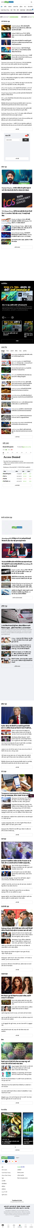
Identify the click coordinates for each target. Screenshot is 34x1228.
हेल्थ (2, 1039)
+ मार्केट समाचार (17, 247)
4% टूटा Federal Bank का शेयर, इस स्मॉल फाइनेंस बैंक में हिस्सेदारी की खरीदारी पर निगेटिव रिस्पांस (16, 93)
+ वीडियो (17, 340)
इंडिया (21, 6)
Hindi (17, 1157)
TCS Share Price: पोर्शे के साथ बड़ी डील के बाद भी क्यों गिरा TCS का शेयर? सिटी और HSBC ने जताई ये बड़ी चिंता (17, 213)
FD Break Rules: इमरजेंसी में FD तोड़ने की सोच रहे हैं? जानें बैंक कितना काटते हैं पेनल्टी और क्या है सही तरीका (22, 409)
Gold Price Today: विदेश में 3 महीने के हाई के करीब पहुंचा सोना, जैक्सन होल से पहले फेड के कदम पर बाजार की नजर (22, 431)
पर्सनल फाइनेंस (20, 1175)
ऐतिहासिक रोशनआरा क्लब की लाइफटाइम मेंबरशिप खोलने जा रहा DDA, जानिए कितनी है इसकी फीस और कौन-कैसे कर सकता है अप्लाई (16, 104)
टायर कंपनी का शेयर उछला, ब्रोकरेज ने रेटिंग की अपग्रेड (22, 240)
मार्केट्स (3, 1186)
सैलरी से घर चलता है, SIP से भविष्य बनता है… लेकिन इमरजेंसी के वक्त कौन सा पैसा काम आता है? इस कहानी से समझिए (21, 653)
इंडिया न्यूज (4, 704)
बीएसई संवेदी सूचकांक (8, 447)
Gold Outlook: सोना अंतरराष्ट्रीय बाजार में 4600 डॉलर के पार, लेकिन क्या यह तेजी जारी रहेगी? (21, 28)
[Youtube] (15, 1161)
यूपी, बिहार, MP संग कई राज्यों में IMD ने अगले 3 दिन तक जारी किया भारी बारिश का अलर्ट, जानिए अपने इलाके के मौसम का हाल (16, 119)
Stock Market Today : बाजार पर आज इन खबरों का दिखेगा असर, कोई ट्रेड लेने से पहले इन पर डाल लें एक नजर (22, 227)
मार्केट (5, 6)
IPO (25, 6)
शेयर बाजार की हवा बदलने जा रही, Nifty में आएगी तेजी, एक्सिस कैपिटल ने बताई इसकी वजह (16, 68)
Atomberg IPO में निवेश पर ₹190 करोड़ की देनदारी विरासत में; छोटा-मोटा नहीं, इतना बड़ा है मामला (16, 539)
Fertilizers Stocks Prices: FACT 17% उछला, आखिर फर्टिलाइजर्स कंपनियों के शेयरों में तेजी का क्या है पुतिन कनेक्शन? (16, 114)
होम (1, 6)
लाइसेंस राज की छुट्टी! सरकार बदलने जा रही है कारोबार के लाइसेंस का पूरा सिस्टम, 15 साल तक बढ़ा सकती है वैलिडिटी (22, 591)
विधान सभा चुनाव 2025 (22, 1178)
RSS (12, 1161)
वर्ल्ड (11, 10)
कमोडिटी (19, 1170)
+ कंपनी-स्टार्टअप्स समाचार (17, 597)
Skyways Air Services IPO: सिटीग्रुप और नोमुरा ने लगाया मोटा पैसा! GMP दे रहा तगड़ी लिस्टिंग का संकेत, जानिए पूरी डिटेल (16, 83)
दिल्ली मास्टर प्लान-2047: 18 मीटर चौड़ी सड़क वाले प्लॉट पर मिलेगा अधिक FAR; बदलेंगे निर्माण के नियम (22, 402)
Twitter (6, 1161)
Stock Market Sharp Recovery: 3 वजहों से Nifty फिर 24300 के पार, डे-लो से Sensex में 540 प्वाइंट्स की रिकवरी (22, 57)
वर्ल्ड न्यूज (3, 839)
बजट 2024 (4, 1170)
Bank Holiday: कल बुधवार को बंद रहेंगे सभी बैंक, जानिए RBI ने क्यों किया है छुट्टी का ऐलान (22, 355)
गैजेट (15, 10)
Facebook (2, 1161)
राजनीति (3, 1181)
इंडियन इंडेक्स (29, 10)
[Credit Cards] (31, 796)
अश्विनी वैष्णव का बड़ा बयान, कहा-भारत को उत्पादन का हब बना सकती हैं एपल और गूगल (22, 577)
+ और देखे (17, 129)
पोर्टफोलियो (4, 1183)
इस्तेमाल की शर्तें (11, 1208)
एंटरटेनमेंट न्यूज (5, 906)
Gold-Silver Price (5, 10)
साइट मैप (22, 1208)
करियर (17, 1208)
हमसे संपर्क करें (13, 1206)
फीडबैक (18, 1206)
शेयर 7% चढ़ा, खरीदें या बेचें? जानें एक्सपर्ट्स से (14, 305)
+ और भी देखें (17, 485)
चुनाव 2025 (4, 1194)
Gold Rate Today (6, 1172)
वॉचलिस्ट (4, 1189)
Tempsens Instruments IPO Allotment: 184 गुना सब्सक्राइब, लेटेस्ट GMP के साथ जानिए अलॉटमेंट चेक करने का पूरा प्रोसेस (16, 63)
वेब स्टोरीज (30, 6)
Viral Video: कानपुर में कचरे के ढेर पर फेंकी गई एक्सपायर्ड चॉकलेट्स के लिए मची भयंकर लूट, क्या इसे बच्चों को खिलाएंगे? (21, 646)
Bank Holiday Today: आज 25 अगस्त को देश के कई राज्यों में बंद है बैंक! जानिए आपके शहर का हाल (22, 423)
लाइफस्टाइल (22, 10)
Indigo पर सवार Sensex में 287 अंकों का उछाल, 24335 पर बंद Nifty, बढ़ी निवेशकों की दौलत (21, 35)
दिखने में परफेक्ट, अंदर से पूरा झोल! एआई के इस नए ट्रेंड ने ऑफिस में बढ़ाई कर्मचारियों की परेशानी (22, 660)
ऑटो (18, 10)
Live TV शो (4, 1192)
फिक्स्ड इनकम (20, 1172)
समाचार (10, 6)
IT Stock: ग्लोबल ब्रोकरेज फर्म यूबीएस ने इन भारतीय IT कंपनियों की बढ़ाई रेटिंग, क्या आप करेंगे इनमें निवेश (17, 78)
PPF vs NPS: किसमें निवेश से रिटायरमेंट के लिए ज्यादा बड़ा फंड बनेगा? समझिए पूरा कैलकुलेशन (16, 98)
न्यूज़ (3, 1178)
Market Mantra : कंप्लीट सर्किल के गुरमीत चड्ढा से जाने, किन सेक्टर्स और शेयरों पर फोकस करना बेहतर (16, 189)
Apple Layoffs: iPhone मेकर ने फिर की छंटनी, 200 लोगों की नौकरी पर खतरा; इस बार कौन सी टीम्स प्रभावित (22, 571)
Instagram (9, 1161)
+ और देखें (17, 158)
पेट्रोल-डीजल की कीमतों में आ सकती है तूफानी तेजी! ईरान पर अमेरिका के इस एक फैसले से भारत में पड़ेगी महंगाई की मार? (22, 42)
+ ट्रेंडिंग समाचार (17, 666)
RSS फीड (26, 1208)
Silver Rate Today (6, 1175)
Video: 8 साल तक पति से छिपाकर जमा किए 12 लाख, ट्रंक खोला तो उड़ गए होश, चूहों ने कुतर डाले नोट (22, 640)
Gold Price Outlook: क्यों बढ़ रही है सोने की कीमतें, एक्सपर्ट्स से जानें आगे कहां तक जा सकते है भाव (21, 389)
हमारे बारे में (6, 1206)
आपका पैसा (15, 6)
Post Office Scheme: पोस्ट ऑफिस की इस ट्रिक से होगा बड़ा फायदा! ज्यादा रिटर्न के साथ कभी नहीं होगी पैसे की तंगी (22, 397)
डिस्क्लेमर (23, 1206)
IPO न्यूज (3, 771)
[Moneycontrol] (9, 2)
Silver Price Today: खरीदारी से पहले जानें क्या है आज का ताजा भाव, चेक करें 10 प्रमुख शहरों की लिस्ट (22, 416)
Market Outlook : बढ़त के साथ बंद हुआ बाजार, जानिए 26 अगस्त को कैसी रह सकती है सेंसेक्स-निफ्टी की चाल (21, 49)
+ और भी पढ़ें (17, 436)
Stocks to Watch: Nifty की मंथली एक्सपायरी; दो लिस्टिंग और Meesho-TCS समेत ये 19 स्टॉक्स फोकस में (22, 221)
